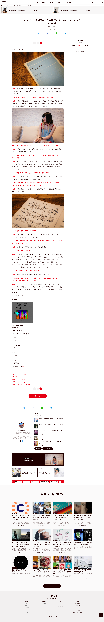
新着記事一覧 (77, 605)
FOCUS (36, 2)
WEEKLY (73, 45)
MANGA (52, 2)
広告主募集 (77, 610)
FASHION (27, 610)
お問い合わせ (77, 603)
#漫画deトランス (45, 481)
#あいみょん (27, 481)
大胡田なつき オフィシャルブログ (22, 384)
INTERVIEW (6, 5)
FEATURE (44, 2)
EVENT (43, 605)
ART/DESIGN (26, 607)
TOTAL (86, 45)
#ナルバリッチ (54, 481)
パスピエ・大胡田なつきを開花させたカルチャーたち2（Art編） (23, 10)
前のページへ (38, 396)
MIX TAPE (60, 2)
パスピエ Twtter (17, 377)
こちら (24, 367)
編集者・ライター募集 (77, 612)
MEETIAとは (77, 601)
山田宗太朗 (53, 29)
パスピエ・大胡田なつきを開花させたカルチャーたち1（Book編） (75, 10)
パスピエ (49, 26)
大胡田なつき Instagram (19, 382)
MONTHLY (80, 45)
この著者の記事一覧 (47, 448)
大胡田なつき (54, 26)
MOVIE (26, 605)
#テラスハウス (35, 481)
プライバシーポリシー (77, 608)
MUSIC (26, 603)
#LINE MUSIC (18, 481)
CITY (27, 612)
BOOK (26, 609)
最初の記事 (38, 448)
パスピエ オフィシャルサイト (20, 374)
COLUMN (69, 2)
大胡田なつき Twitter (19, 379)
